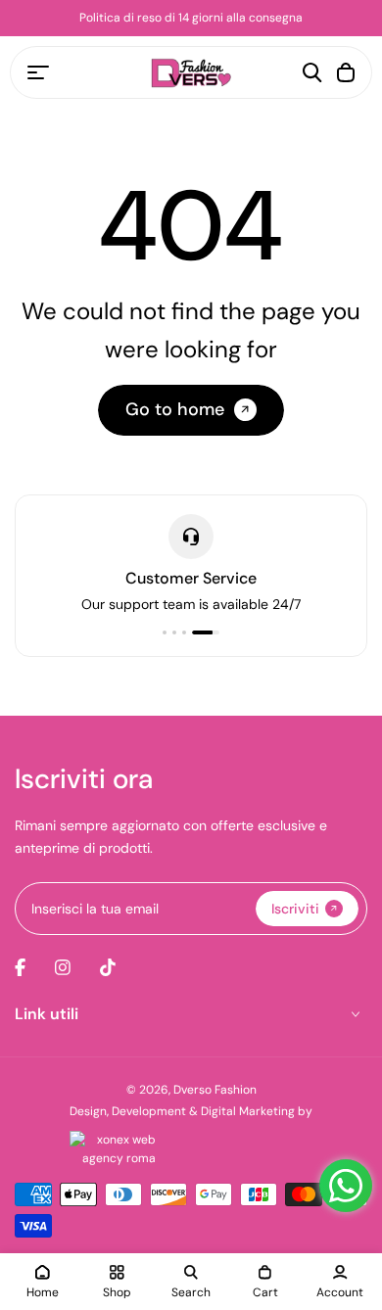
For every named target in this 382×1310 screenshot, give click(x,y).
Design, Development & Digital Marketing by (191, 1111)
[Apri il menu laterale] (38, 72)
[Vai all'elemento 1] (165, 632)
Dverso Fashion (215, 1090)
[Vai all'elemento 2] (174, 632)
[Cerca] (312, 72)
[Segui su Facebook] (20, 967)
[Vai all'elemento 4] (205, 632)
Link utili (46, 1014)
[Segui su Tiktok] (108, 967)
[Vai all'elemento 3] (184, 632)
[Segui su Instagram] (63, 967)
